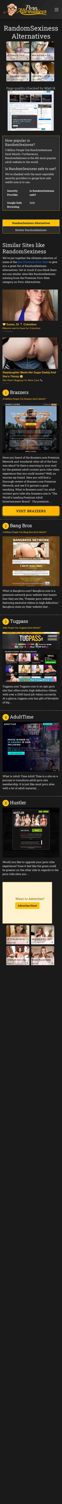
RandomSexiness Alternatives (31, 223)
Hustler (18, 802)
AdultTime (21, 717)
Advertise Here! (27, 905)
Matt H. (50, 88)
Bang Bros (21, 525)
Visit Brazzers (31, 511)
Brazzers (19, 392)
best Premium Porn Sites (33, 262)
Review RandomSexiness (31, 230)
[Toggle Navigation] (56, 9)
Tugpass (19, 621)
